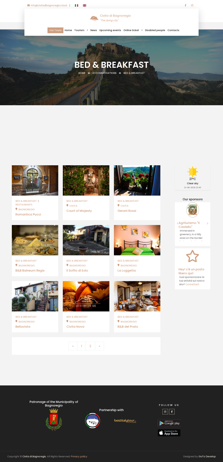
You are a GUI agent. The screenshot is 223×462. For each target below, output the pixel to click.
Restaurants (23, 204)
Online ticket (131, 30)
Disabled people (155, 30)
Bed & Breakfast (26, 201)
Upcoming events (110, 30)
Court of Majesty (79, 211)
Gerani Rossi (127, 211)
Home (68, 30)
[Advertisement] (111, 128)
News (93, 30)
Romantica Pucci (28, 214)
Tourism (79, 30)
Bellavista (22, 326)
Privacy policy (79, 456)
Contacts (173, 30)
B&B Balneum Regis (30, 270)
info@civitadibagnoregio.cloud (49, 5)
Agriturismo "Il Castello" (189, 225)
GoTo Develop (207, 456)
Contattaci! (192, 284)
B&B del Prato (128, 326)
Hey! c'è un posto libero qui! (191, 271)
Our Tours (55, 30)
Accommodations (104, 73)
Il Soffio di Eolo (77, 270)
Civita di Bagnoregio (34, 456)
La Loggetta (127, 270)
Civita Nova (75, 326)
